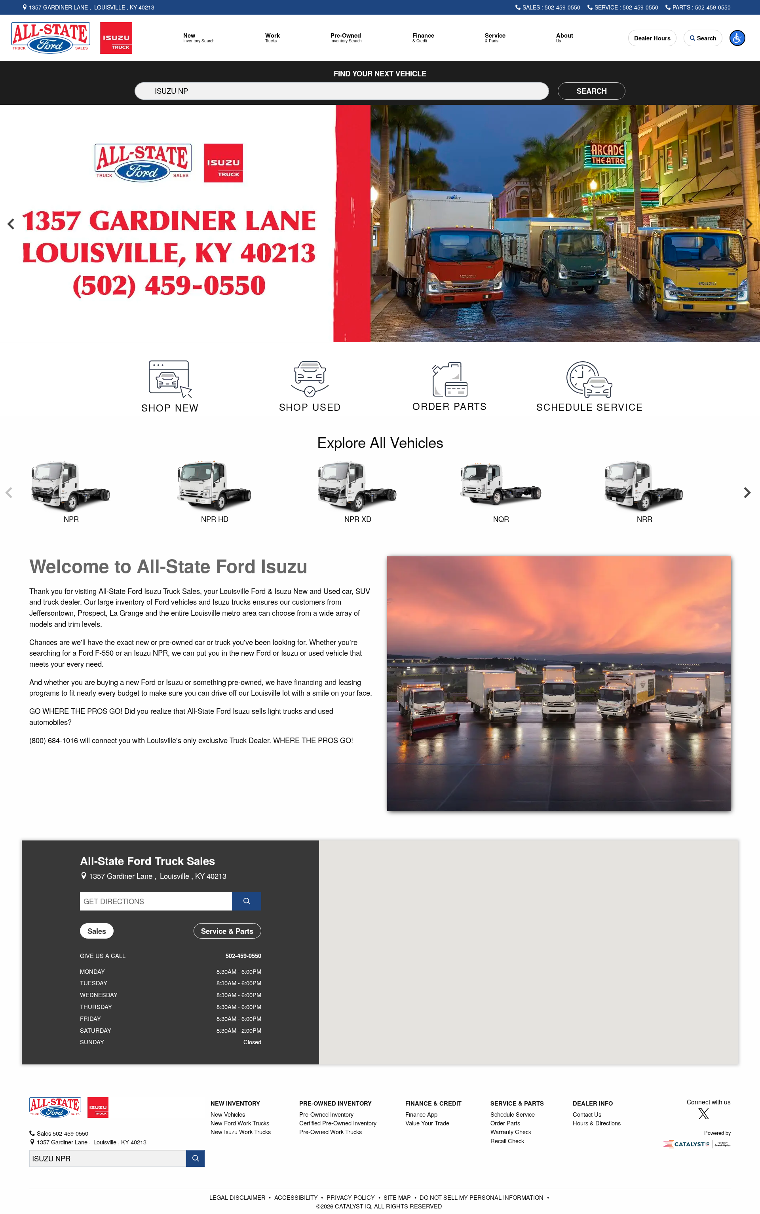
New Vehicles (228, 1114)
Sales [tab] (96, 931)
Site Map (398, 1197)
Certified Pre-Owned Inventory (337, 1123)
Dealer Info (593, 1103)
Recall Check (507, 1140)
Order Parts (505, 1123)
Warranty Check (510, 1131)
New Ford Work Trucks (240, 1123)
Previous (11, 223)
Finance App (421, 1114)
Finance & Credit (433, 1103)
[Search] (195, 1158)
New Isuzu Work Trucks (241, 1131)
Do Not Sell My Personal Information (482, 1197)
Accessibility (296, 1197)
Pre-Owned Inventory (335, 1103)
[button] (199, 38)
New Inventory (235, 1103)
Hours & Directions (597, 1123)
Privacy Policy (351, 1197)
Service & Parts (517, 1103)
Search (592, 90)
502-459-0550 (243, 955)
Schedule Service (512, 1114)
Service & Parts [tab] (227, 931)
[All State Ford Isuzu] (71, 37)
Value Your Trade (427, 1123)
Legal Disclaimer (238, 1197)
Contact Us (587, 1114)
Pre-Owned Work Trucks (330, 1131)
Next (749, 223)
